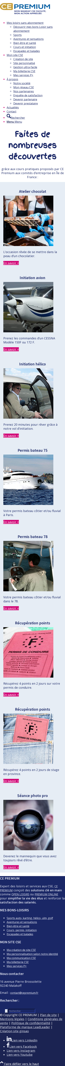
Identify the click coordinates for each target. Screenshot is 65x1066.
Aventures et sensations (22, 922)
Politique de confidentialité (30, 1023)
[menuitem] (36, 37)
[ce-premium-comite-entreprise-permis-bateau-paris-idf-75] (28, 504)
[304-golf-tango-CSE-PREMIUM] (28, 417)
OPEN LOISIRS (20, 894)
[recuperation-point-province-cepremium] (28, 763)
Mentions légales (12, 1019)
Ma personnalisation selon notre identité (32, 954)
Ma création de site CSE (21, 950)
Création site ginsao (14, 1031)
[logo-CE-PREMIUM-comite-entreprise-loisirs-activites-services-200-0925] (25, 16)
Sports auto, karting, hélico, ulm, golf (30, 918)
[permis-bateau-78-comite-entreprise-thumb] (28, 590)
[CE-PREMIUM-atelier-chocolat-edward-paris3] (28, 245)
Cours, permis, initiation (22, 930)
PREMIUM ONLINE (46, 894)
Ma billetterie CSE (18, 962)
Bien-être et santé (18, 926)
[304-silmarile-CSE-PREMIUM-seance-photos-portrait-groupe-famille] (28, 849)
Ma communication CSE (21, 958)
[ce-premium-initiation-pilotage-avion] (28, 331)
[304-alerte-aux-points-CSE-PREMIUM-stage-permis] (28, 676)
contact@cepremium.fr (24, 993)
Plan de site (48, 1015)
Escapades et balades (20, 934)
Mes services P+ (17, 966)
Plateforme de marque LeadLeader (25, 1027)
